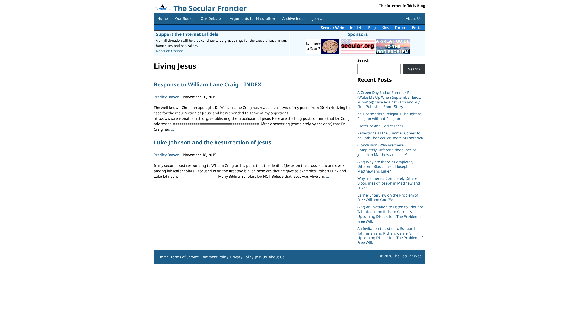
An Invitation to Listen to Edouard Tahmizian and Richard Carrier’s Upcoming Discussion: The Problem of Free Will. (390, 235)
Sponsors (358, 34)
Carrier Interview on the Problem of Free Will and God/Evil (387, 197)
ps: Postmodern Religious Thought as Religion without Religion (389, 116)
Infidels (356, 27)
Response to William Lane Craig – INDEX (207, 84)
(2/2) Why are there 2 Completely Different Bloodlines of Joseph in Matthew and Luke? (385, 166)
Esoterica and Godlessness (380, 125)
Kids (385, 27)
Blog (372, 27)
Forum (400, 27)
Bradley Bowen (166, 96)
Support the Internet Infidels (187, 34)
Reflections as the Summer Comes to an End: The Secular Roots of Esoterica (390, 135)
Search (363, 60)
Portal (417, 27)
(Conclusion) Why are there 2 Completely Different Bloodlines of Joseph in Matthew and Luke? (386, 150)
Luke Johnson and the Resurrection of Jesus (212, 142)
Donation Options (169, 51)
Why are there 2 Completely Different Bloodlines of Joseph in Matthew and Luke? (389, 183)
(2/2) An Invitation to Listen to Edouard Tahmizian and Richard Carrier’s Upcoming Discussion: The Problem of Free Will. (390, 213)
